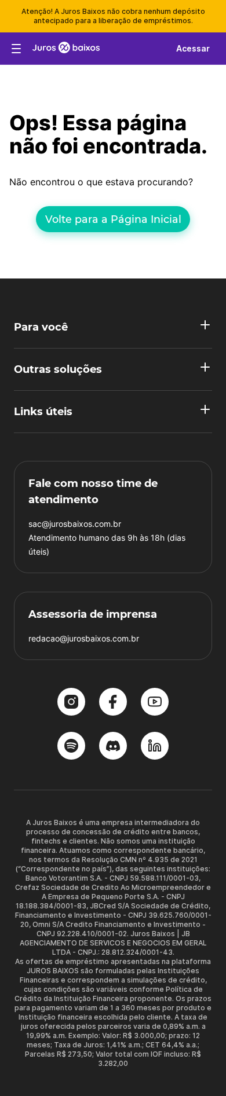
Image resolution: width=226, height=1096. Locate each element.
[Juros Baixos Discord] (113, 747)
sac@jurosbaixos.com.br (74, 524)
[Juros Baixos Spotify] (71, 747)
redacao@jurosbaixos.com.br (83, 638)
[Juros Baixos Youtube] (155, 703)
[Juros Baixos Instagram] (71, 703)
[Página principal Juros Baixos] (66, 49)
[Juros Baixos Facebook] (113, 703)
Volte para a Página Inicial (113, 219)
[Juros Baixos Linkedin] (155, 747)
